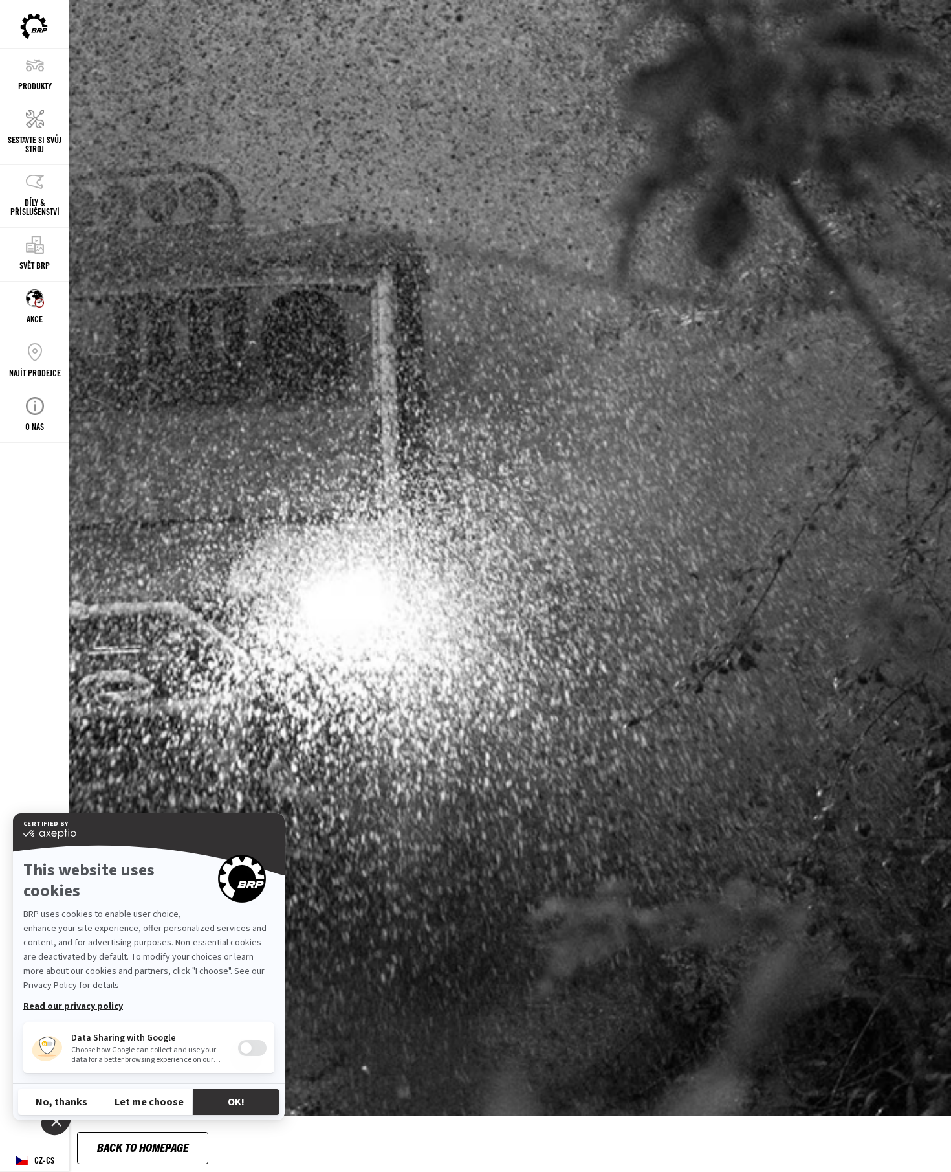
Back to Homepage (142, 1147)
